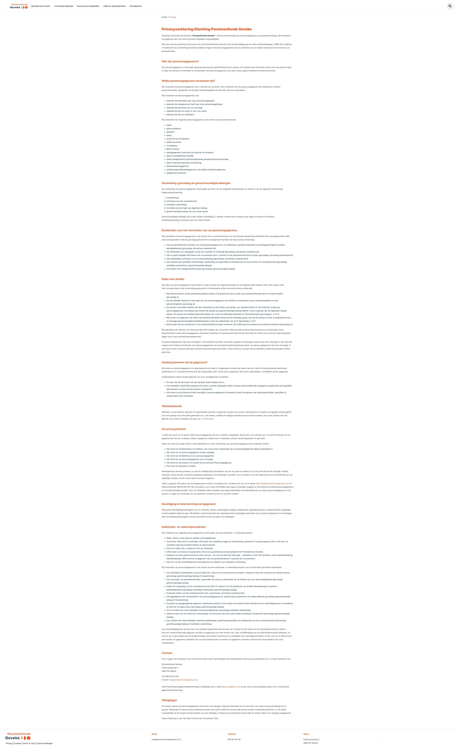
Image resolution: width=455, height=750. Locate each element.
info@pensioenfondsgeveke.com (274, 483)
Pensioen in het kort (40, 6)
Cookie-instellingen (44, 743)
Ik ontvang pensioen (63, 6)
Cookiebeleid (207, 419)
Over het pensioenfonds (114, 6)
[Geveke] (15, 6)
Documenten (135, 6)
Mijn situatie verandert (88, 6)
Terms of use (28, 743)
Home (164, 17)
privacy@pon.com (232, 686)
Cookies (17, 743)
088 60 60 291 (234, 739)
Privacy (9, 743)
